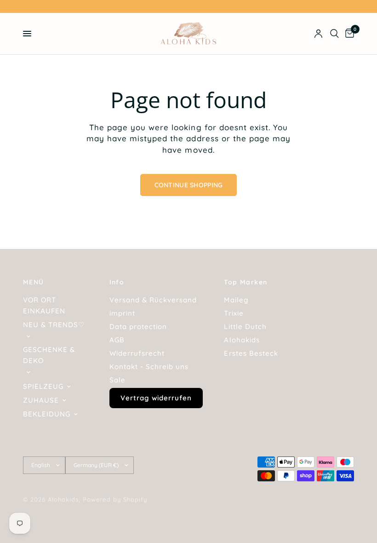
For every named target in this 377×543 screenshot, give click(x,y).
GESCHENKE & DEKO (49, 355)
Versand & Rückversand (153, 299)
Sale (117, 379)
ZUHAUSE (41, 400)
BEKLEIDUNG (46, 414)
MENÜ (33, 282)
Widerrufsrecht (137, 353)
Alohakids (241, 339)
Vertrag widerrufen (156, 397)
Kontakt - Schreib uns (148, 366)
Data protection (138, 326)
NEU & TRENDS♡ (54, 324)
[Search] (334, 33)
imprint (122, 313)
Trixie (233, 313)
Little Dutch (245, 326)
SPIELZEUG (43, 386)
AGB (117, 339)
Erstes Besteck (251, 353)
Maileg (236, 299)
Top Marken (245, 282)
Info (117, 282)
